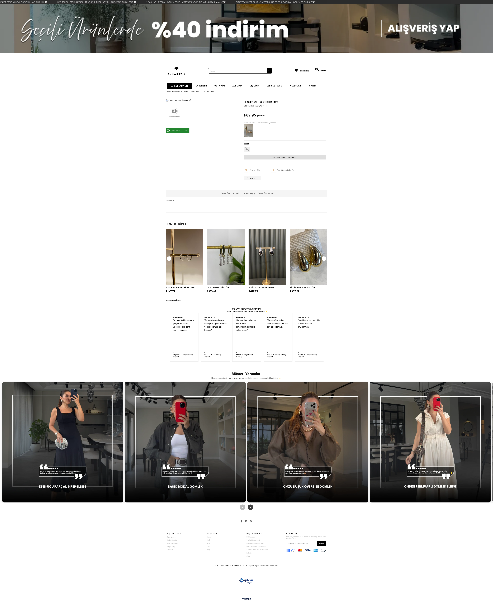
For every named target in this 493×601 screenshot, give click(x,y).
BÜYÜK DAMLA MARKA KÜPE (261, 287)
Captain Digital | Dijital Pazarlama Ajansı (263, 566)
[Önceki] (242, 507)
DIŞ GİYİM (254, 86)
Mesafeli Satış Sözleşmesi (256, 546)
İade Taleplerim (172, 543)
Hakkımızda (250, 537)
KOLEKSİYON (181, 86)
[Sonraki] (250, 507)
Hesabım (170, 550)
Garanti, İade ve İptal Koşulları (257, 550)
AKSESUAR (295, 86)
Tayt (208, 546)
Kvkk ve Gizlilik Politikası (255, 543)
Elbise (209, 537)
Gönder (321, 543)
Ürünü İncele (193, 257)
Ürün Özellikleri (230, 193)
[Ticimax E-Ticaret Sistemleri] (246, 599)
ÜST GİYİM (219, 86)
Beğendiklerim (172, 540)
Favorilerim (304, 71)
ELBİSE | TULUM (274, 86)
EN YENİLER (201, 86)
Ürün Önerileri (265, 193)
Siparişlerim (171, 537)
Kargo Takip (171, 546)
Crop (208, 550)
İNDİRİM (312, 86)
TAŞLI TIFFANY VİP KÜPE (218, 287)
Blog (248, 556)
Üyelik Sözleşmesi (253, 540)
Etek (208, 540)
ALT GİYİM (237, 86)
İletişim (249, 553)
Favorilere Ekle (184, 257)
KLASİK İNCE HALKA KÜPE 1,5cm (180, 287)
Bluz (208, 543)
